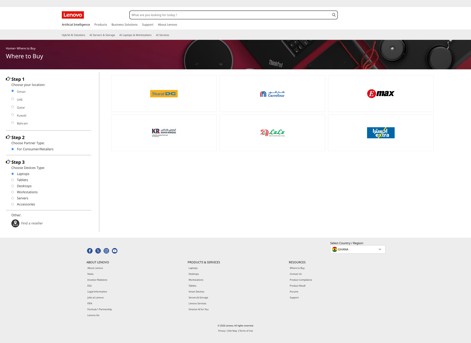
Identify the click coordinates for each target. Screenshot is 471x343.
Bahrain (22, 123)
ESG (89, 285)
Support (294, 297)
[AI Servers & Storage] (116, 35)
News (90, 274)
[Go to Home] (73, 15)
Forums (294, 291)
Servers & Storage (198, 297)
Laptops (193, 268)
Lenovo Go (93, 315)
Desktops (194, 274)
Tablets (192, 285)
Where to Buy (297, 268)
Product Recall (297, 285)
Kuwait (21, 115)
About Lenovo (95, 268)
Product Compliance (301, 279)
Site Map (232, 330)
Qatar (21, 107)
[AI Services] (171, 35)
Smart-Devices (196, 291)
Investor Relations (97, 279)
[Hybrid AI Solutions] (87, 35)
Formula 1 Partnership (99, 309)
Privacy (222, 330)
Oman (21, 92)
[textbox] (358, 249)
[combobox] (230, 15)
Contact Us (296, 274)
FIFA (89, 303)
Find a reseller (32, 223)
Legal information (97, 291)
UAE (20, 100)
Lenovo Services (197, 303)
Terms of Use (246, 330)
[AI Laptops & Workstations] (153, 35)
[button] (333, 15)
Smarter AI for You (199, 309)
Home (10, 48)
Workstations (196, 279)
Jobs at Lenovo (95, 297)
